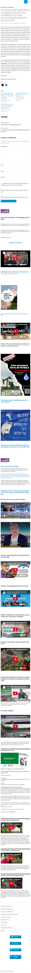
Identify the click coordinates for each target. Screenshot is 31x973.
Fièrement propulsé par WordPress (7, 971)
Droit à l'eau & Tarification (7, 7)
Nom (2, 165)
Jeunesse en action (5, 919)
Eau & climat (3, 925)
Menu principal (29, 1)
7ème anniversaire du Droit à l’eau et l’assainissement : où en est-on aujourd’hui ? (7, 105)
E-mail (2, 171)
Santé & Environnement (6, 906)
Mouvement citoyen (5, 917)
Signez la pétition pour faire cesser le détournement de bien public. (15, 273)
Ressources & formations (7, 927)
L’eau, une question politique (10, 466)
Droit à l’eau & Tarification (7, 911)
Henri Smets (4, 116)
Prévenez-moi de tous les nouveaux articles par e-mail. (14, 197)
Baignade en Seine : (7, 491)
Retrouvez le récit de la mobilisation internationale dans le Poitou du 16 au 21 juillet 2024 (15, 446)
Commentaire (4, 146)
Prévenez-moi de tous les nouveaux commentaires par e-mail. (15, 191)
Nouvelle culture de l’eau (7, 909)
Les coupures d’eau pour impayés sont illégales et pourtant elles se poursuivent (15, 130)
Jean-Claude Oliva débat (21, 491)
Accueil (2, 930)
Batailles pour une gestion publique (9, 914)
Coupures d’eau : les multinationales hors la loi (11, 123)
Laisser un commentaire (21, 23)
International (4, 922)
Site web (3, 177)
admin (11, 23)
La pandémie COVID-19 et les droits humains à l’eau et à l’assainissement (22, 94)
